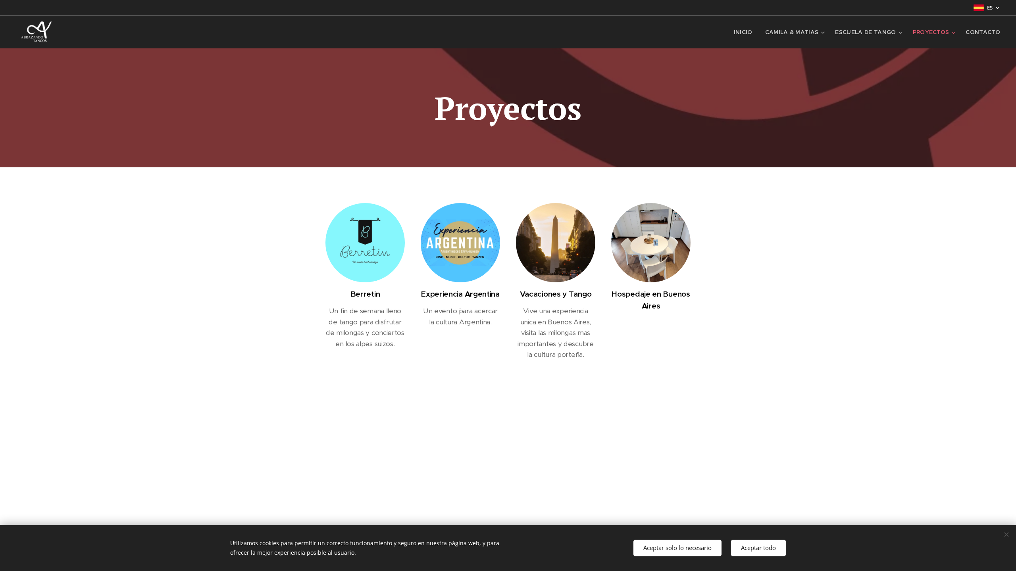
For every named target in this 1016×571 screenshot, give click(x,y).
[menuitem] (745, 32)
